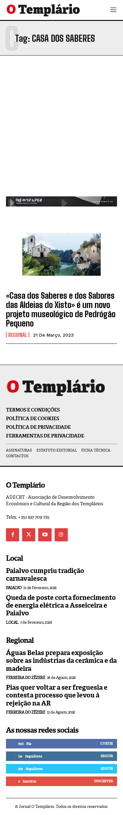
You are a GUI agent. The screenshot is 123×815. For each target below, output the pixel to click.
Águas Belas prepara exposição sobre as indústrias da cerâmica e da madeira (61, 660)
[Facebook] (12, 534)
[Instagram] (61, 534)
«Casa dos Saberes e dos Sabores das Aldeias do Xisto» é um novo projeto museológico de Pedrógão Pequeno (61, 309)
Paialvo (14, 587)
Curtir (106, 743)
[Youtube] (44, 534)
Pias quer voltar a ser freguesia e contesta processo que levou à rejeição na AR (56, 695)
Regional (17, 335)
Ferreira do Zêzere (25, 677)
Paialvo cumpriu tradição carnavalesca (45, 574)
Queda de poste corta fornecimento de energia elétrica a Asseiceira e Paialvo (61, 605)
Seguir (107, 756)
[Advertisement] (61, 131)
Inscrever (103, 781)
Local (12, 622)
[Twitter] (28, 534)
